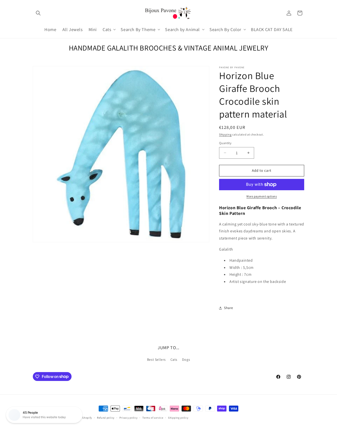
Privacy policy (128, 417)
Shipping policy (178, 417)
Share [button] (228, 308)
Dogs (186, 359)
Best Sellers (156, 359)
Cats (173, 359)
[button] (38, 13)
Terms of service (152, 417)
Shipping (225, 134)
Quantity (225, 143)
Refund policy (105, 417)
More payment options (261, 196)
